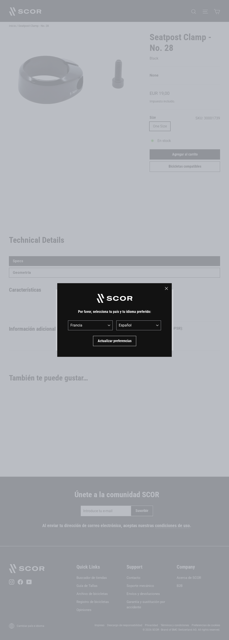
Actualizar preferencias (114, 341)
